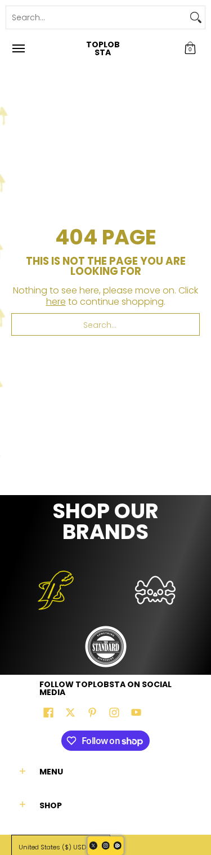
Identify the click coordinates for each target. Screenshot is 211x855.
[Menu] (18, 48)
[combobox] (96, 17)
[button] (190, 48)
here (56, 301)
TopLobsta (103, 48)
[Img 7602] (155, 590)
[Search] (196, 17)
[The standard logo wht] (105, 646)
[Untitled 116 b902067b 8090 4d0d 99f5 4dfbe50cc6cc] (55, 590)
